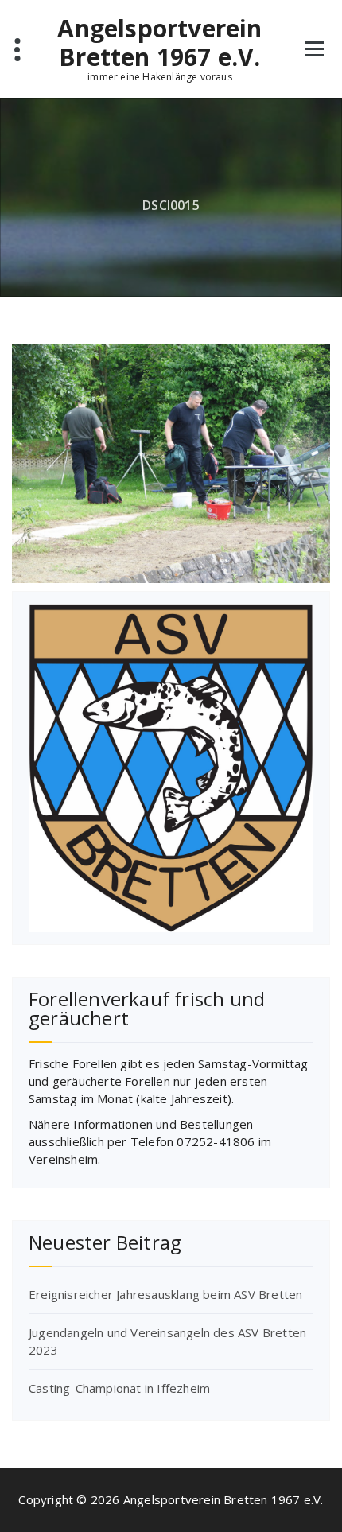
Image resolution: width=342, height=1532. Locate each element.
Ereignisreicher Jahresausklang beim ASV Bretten (165, 1294)
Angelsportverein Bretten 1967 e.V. (159, 43)
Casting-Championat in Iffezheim (119, 1388)
